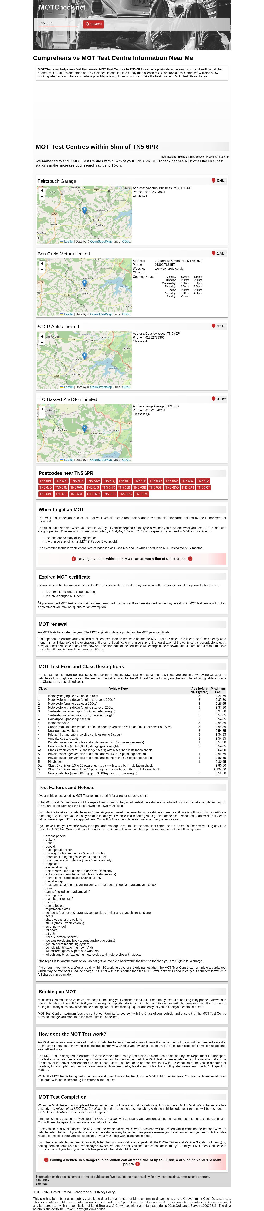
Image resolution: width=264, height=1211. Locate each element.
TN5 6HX (108, 487)
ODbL (126, 241)
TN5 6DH (155, 487)
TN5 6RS (125, 494)
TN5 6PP (45, 481)
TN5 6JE (140, 481)
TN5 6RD (76, 494)
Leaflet (68, 241)
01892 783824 (155, 192)
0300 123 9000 (70, 1146)
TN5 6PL (61, 481)
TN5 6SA (171, 481)
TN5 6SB (139, 487)
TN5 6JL (61, 494)
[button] (84, 211)
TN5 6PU (45, 494)
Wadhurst (211, 156)
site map (42, 1183)
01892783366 (154, 337)
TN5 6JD (45, 487)
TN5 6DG (109, 494)
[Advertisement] (132, 111)
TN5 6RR (93, 494)
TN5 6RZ (187, 481)
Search (96, 24)
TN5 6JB (124, 487)
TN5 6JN (61, 487)
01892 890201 (155, 410)
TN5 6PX (141, 494)
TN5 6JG (93, 487)
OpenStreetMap (101, 241)
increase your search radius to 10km (90, 165)
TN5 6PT (124, 481)
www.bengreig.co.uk (169, 268)
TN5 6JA (203, 481)
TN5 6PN (77, 481)
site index (42, 1180)
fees (80, 1013)
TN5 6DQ (172, 487)
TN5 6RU (76, 487)
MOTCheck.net (49, 69)
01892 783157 (165, 264)
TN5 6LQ (109, 481)
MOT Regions (168, 156)
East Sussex (196, 156)
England (182, 156)
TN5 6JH (188, 487)
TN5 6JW (93, 481)
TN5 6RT (203, 487)
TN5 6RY (155, 481)
